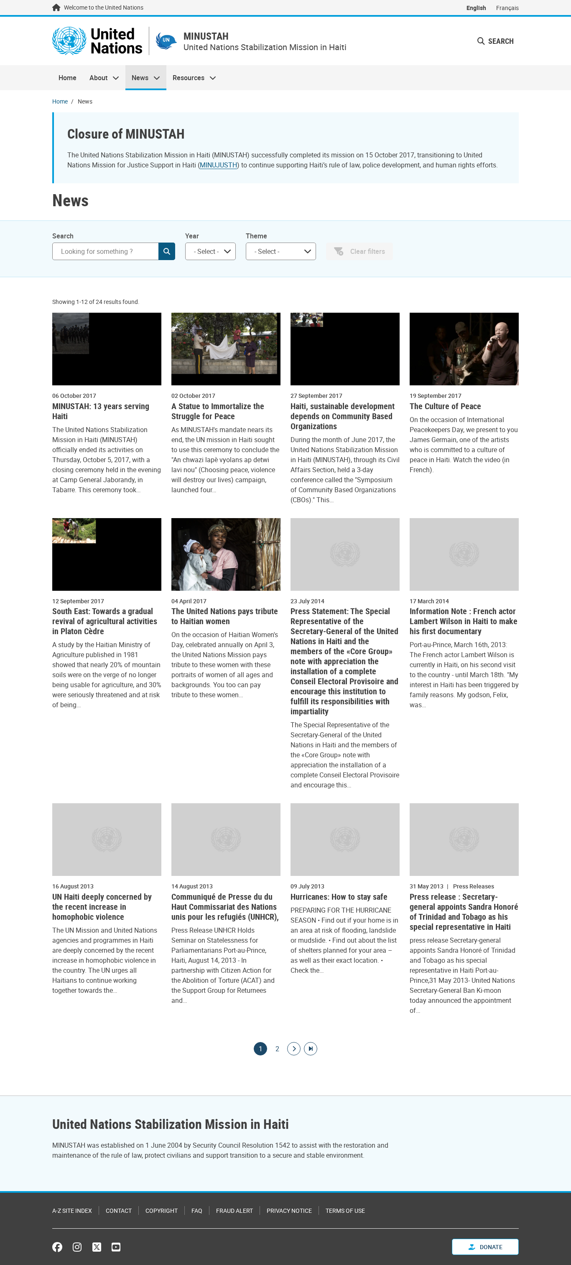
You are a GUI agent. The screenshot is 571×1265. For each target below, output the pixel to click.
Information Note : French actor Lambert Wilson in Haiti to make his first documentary (463, 621)
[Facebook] (59, 1247)
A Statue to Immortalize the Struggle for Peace (217, 411)
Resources (185, 77)
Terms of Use (345, 1210)
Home (67, 77)
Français (507, 8)
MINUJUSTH (218, 165)
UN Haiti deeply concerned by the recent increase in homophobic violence (102, 907)
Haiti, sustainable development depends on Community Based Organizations (343, 416)
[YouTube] (116, 1247)
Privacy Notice (289, 1210)
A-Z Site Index (72, 1210)
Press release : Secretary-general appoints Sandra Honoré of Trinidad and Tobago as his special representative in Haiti (464, 912)
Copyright (161, 1210)
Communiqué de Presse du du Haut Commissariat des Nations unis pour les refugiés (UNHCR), (225, 907)
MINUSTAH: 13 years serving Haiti (100, 411)
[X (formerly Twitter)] (96, 1247)
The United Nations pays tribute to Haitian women (224, 616)
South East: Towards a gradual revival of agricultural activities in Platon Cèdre (104, 621)
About (95, 77)
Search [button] (500, 41)
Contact (119, 1210)
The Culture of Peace (445, 406)
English (476, 8)
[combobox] (210, 251)
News (136, 77)
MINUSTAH (206, 36)
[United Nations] (97, 41)
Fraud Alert (234, 1210)
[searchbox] (207, 251)
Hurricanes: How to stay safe (339, 897)
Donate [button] (490, 1247)
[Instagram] (77, 1247)
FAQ (196, 1210)
